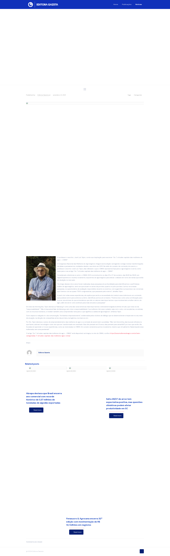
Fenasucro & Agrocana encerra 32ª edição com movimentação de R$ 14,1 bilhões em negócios (84, 521)
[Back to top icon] (142, 551)
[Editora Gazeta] (43, 4)
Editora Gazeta (43, 95)
